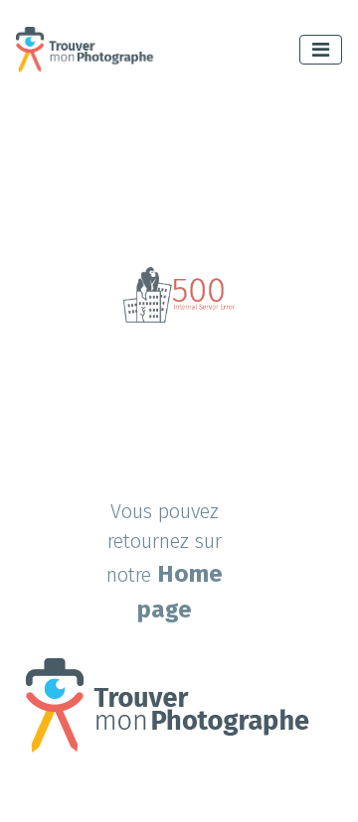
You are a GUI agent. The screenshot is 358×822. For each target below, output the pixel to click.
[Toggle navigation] (320, 50)
